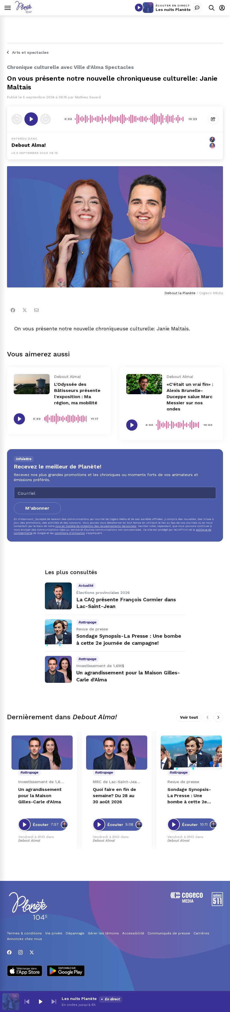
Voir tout (189, 717)
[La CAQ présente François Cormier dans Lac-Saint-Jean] (58, 595)
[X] (31, 952)
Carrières (201, 933)
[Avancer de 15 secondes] (45, 119)
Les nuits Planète (173, 9)
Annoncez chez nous (24, 939)
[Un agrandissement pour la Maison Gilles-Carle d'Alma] (58, 669)
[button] (27, 1001)
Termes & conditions (24, 933)
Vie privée (53, 933)
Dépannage (75, 933)
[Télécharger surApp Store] (24, 971)
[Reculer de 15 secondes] (17, 119)
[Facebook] (13, 310)
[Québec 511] (217, 904)
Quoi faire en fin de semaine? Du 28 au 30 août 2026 (114, 795)
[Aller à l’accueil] (23, 11)
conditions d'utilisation (70, 533)
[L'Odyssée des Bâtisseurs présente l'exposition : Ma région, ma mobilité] (32, 384)
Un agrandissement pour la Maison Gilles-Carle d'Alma (40, 795)
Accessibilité (133, 933)
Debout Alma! (29, 145)
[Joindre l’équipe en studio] (197, 7)
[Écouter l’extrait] (31, 119)
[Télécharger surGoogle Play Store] (66, 971)
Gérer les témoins (103, 933)
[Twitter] (25, 310)
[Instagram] (20, 952)
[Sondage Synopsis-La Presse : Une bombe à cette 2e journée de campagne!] (58, 632)
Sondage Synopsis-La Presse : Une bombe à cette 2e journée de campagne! (189, 796)
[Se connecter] (222, 7)
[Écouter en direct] (138, 7)
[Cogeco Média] (187, 901)
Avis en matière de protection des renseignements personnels (95, 526)
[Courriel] (36, 310)
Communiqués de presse (169, 933)
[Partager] (213, 119)
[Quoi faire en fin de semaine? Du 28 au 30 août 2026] (116, 752)
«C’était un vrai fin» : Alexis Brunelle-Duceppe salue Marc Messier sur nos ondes (190, 397)
